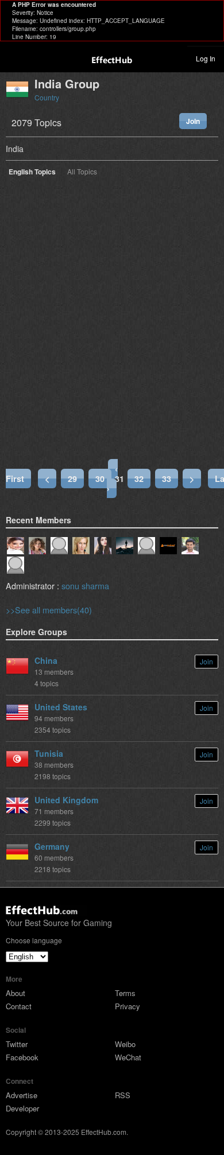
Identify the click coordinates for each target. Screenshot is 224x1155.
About (15, 992)
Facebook (22, 1057)
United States (60, 707)
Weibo (125, 1044)
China (45, 660)
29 (72, 478)
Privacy (127, 1006)
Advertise (21, 1095)
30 (100, 478)
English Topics (32, 172)
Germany (51, 846)
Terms (125, 992)
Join (193, 121)
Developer (22, 1108)
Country (46, 97)
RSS (122, 1095)
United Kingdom (66, 800)
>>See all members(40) (49, 610)
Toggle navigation (14, 58)
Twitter (17, 1044)
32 (139, 478)
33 (166, 478)
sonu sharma (85, 586)
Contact (19, 1006)
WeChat (128, 1057)
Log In (205, 58)
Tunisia (48, 753)
